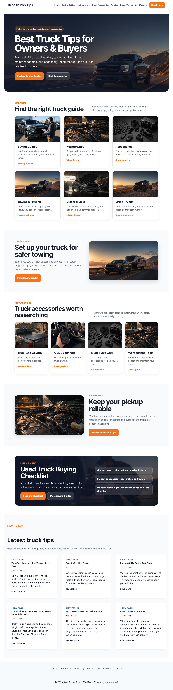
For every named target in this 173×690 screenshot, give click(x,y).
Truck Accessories (100, 5)
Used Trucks (141, 5)
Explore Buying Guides (29, 76)
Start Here (157, 5)
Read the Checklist (33, 496)
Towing (114, 5)
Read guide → (24, 366)
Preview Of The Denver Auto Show (136, 563)
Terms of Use (93, 668)
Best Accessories (57, 76)
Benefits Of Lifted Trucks (77, 563)
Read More (18, 592)
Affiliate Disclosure (112, 668)
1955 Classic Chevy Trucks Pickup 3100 (84, 611)
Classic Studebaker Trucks (132, 611)
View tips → (72, 160)
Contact (64, 668)
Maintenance (83, 5)
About (54, 668)
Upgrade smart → (124, 215)
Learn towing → (25, 215)
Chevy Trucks (17, 560)
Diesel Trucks (126, 5)
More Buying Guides (60, 496)
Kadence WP (111, 682)
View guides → (25, 163)
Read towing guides (27, 278)
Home (57, 5)
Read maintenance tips (104, 432)
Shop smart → (122, 160)
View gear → (97, 369)
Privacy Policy (77, 668)
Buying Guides (68, 5)
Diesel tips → (73, 215)
